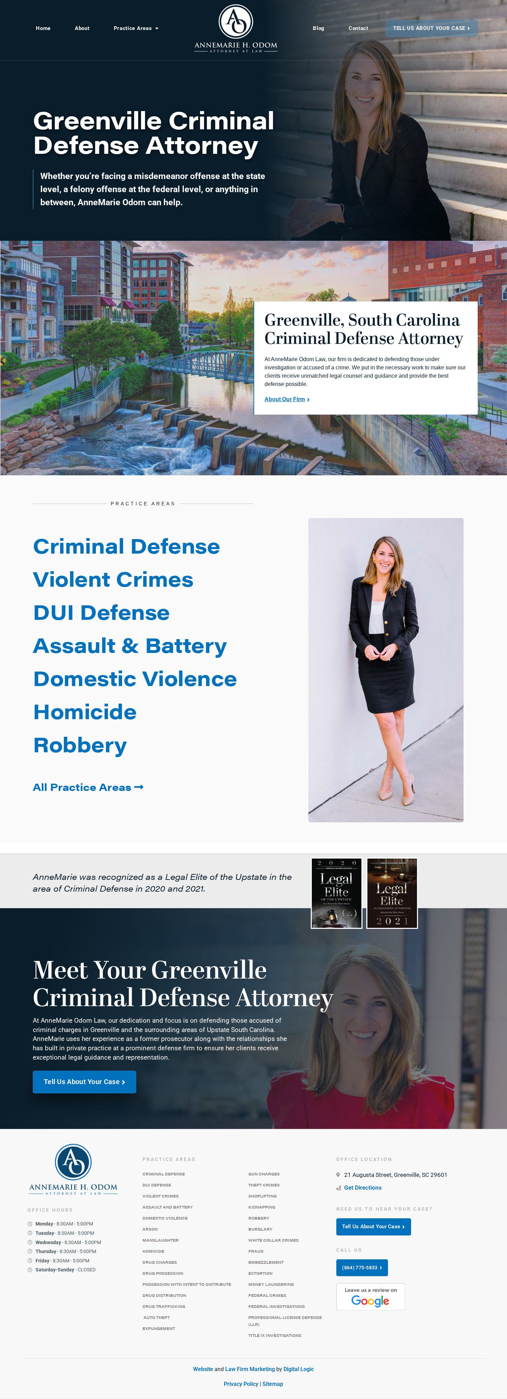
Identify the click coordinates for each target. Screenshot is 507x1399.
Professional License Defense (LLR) (285, 1321)
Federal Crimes (267, 1295)
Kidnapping (261, 1207)
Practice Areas (133, 28)
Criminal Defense (163, 1174)
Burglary (260, 1229)
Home (43, 28)
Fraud (256, 1251)
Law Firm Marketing (250, 1369)
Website (203, 1369)
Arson (150, 1229)
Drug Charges (159, 1262)
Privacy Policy (241, 1384)
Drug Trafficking (163, 1306)
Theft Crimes (264, 1185)
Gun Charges (264, 1174)
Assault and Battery (167, 1207)
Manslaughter (160, 1240)
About (82, 28)
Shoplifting (262, 1196)
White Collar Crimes (273, 1240)
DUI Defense (156, 1185)
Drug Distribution (164, 1295)
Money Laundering (271, 1284)
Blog (319, 28)
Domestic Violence (165, 1218)
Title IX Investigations (274, 1335)
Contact (358, 28)
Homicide (153, 1251)
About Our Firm (285, 399)
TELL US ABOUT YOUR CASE (429, 28)
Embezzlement (266, 1262)
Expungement (158, 1328)
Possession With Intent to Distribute (186, 1284)
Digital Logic (299, 1369)
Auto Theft (156, 1317)
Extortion (260, 1273)
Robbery (258, 1218)
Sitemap (272, 1384)
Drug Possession (162, 1273)
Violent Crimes (160, 1196)
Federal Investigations (276, 1306)
